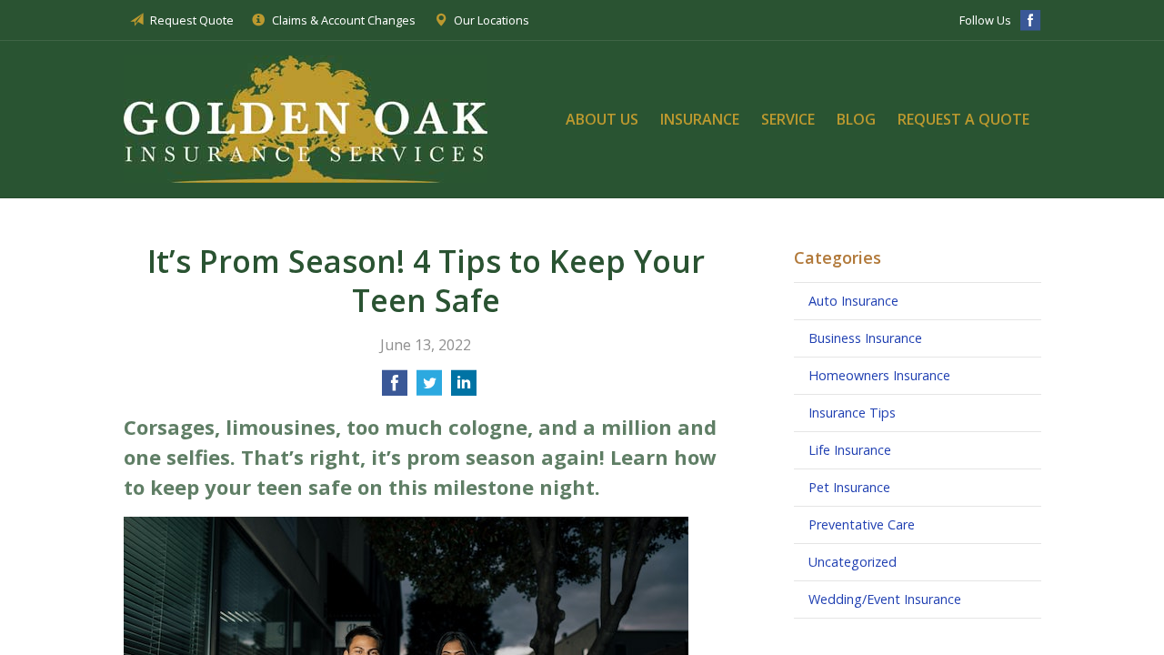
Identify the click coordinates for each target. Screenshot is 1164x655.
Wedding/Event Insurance (884, 599)
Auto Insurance (853, 300)
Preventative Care (861, 524)
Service (788, 119)
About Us (602, 119)
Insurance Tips (852, 412)
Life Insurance (849, 449)
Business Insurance (865, 338)
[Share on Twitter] (429, 388)
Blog (856, 119)
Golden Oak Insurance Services (305, 119)
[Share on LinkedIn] (464, 388)
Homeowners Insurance (879, 375)
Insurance (699, 119)
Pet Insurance (849, 487)
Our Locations (491, 20)
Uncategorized (852, 561)
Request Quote (192, 20)
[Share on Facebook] (394, 388)
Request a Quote (963, 119)
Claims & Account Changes (344, 20)
